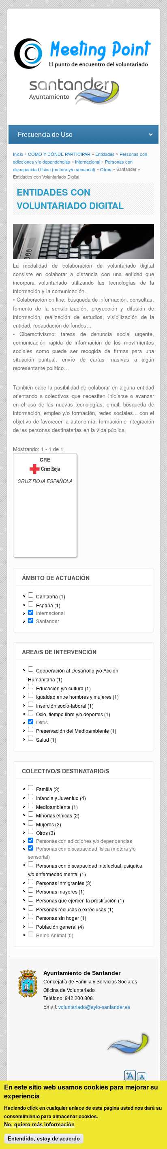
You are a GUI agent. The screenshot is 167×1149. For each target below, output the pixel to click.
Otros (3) (45, 832)
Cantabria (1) (50, 596)
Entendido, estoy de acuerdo (44, 1139)
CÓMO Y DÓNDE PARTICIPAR (59, 154)
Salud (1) (46, 739)
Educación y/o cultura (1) (63, 688)
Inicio (18, 154)
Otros (105, 169)
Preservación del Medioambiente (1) (76, 730)
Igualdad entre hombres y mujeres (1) (77, 696)
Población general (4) (60, 926)
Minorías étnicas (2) (57, 815)
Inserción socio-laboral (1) (65, 705)
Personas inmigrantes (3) (64, 882)
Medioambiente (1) (57, 806)
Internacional (87, 161)
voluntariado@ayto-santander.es (94, 1007)
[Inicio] (83, 69)
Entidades (105, 154)
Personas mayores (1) (60, 891)
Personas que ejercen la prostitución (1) (80, 900)
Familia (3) (48, 788)
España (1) (48, 605)
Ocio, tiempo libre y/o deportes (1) (73, 714)
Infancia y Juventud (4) (61, 797)
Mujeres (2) (48, 824)
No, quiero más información (39, 1124)
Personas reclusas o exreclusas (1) (74, 909)
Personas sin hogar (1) (61, 917)
